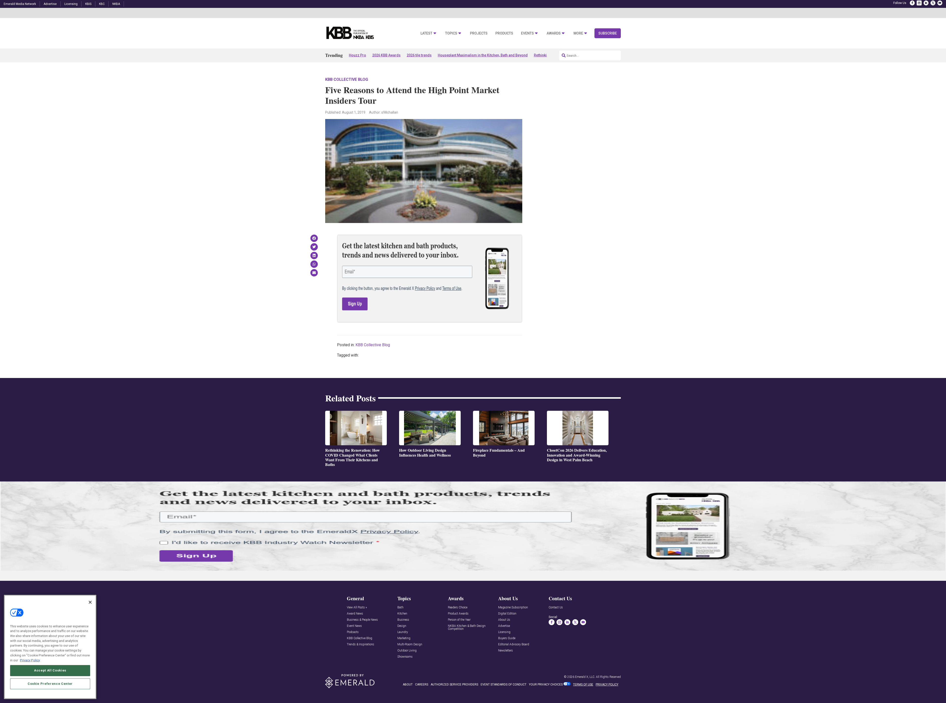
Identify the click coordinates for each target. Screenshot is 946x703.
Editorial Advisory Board (513, 644)
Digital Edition (507, 613)
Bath (400, 607)
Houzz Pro (357, 55)
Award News (355, 613)
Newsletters (505, 650)
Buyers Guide (506, 638)
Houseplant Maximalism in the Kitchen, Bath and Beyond (483, 55)
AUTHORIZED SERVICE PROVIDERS (454, 684)
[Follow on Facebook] (912, 2)
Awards (554, 33)
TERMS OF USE (583, 684)
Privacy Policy (30, 660)
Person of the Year (459, 619)
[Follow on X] (932, 2)
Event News (354, 626)
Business (403, 619)
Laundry (402, 632)
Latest (426, 33)
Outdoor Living (407, 650)
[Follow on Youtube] (939, 2)
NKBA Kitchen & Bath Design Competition (467, 627)
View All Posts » (357, 607)
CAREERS (421, 684)
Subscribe (607, 33)
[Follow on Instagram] (919, 2)
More (578, 33)
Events (527, 33)
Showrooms (405, 656)
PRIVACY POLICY (607, 684)
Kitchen (402, 613)
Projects (479, 33)
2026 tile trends (419, 55)
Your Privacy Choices (546, 684)
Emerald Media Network (20, 3)
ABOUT (408, 684)
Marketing (403, 638)
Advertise (50, 3)
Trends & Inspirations (360, 644)
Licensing (71, 3)
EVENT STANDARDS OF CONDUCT (503, 684)
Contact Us (556, 607)
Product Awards (458, 613)
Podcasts (353, 632)
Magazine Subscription (513, 607)
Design (401, 626)
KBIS (88, 3)
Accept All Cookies (50, 670)
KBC (102, 3)
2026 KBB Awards (386, 55)
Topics (451, 33)
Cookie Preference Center (50, 684)
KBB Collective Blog (346, 79)
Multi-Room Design (409, 644)
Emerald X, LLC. (585, 677)
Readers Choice (457, 607)
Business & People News (362, 619)
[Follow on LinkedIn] (926, 2)
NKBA (116, 3)
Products (504, 33)
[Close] (90, 602)
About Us (504, 619)
